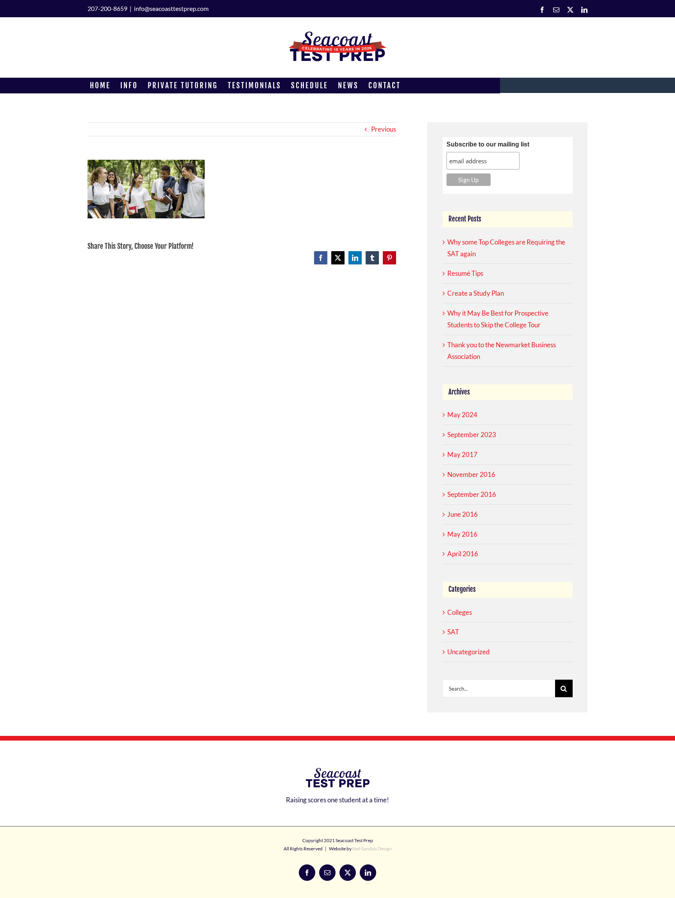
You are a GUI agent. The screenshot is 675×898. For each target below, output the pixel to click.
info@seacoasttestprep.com (171, 8)
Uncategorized (468, 652)
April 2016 (462, 554)
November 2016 (471, 474)
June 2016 (462, 514)
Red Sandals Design (372, 849)
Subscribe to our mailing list (487, 144)
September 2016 (471, 494)
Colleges (459, 612)
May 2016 (462, 534)
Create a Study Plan (475, 293)
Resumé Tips (465, 273)
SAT (453, 632)
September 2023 (471, 434)
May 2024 (462, 415)
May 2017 (462, 454)
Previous (383, 129)
